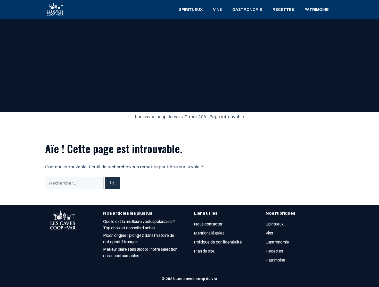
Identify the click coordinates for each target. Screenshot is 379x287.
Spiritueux (191, 9)
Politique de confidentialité (218, 242)
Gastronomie (247, 9)
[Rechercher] (112, 183)
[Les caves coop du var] (54, 9)
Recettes (283, 9)
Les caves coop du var (157, 116)
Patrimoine (316, 9)
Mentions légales (209, 233)
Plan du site (204, 251)
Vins (217, 9)
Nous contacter (208, 224)
